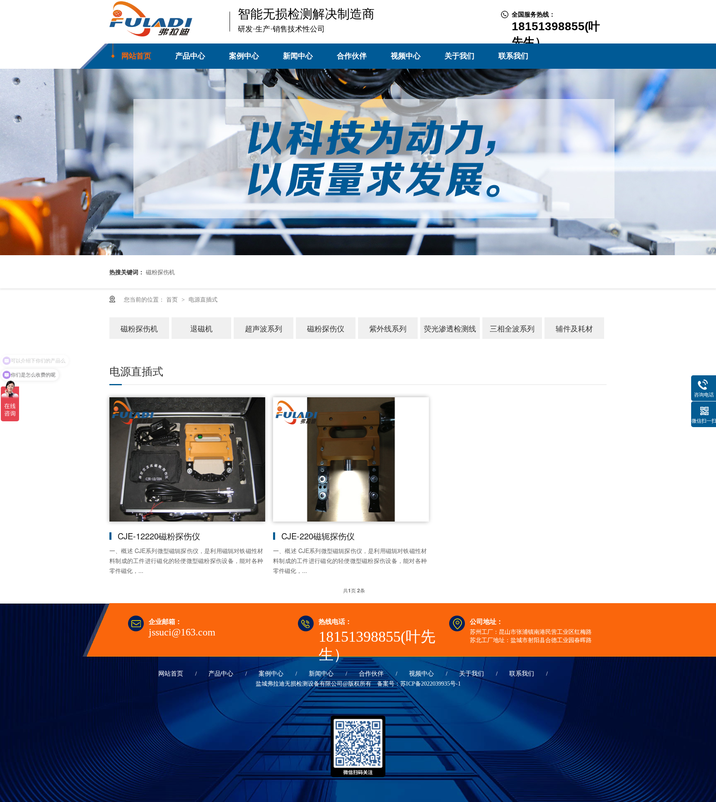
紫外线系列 (387, 328)
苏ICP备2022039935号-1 (430, 684)
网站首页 (136, 56)
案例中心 (244, 56)
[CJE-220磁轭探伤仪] (350, 459)
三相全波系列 (512, 328)
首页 (172, 299)
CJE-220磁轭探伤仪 (318, 536)
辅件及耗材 (574, 328)
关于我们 (459, 56)
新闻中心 (298, 56)
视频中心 (406, 56)
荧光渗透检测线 (450, 328)
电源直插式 (203, 299)
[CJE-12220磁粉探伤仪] (186, 459)
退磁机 (201, 328)
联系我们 (513, 56)
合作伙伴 (352, 56)
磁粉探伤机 (139, 328)
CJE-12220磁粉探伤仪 (159, 536)
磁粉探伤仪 (325, 328)
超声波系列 (263, 328)
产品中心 (190, 56)
